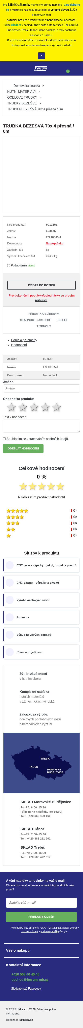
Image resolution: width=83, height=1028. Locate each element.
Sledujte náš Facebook (26, 988)
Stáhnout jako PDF (35, 320)
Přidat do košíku (41, 285)
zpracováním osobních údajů (47, 439)
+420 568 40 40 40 (25, 974)
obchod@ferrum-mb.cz (30, 980)
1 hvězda (11, 407)
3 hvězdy (34, 407)
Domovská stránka (26, 85)
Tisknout (44, 326)
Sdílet (63, 320)
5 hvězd (56, 407)
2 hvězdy (23, 407)
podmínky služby (49, 931)
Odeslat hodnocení (23, 448)
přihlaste (41, 300)
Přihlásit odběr (41, 916)
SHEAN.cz (26, 1019)
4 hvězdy (45, 407)
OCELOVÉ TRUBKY (22, 97)
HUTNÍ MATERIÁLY (21, 91)
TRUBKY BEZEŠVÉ (22, 103)
